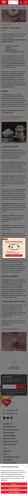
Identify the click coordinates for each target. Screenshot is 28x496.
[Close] (26, 237)
